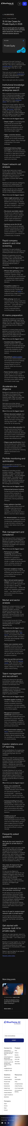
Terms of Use (4, 1120)
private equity (20, 74)
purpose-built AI (7, 66)
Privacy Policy (11, 1120)
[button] (24, 4)
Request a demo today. (8, 955)
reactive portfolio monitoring (10, 466)
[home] (8, 3)
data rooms (10, 109)
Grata (19, 291)
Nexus (6, 731)
